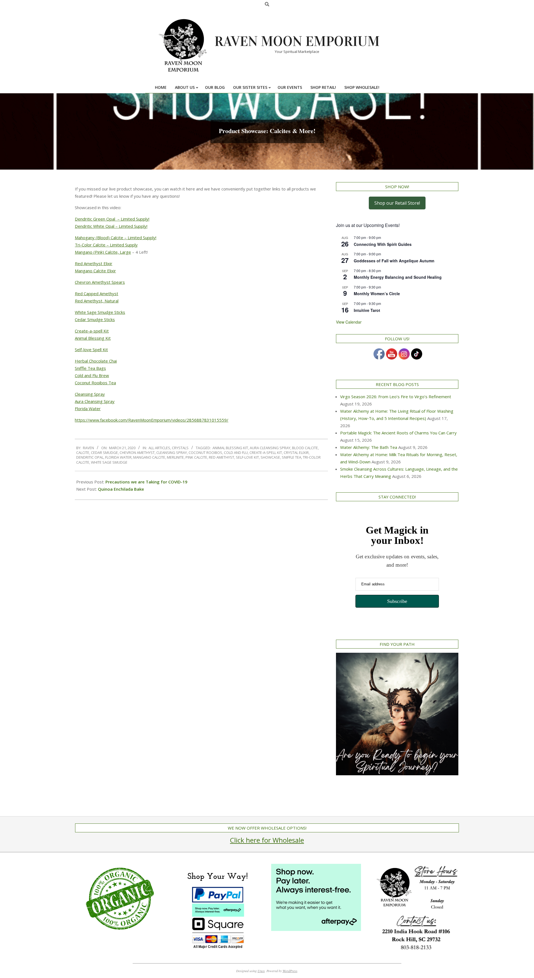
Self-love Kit (247, 457)
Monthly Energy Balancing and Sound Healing (398, 277)
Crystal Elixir (296, 452)
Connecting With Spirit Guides (383, 244)
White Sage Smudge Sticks (100, 312)
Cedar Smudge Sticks (95, 319)
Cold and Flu (236, 452)
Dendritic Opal (89, 457)
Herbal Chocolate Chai (96, 361)
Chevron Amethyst (137, 452)
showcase (270, 457)
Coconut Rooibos (205, 452)
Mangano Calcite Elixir (95, 270)
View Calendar (349, 322)
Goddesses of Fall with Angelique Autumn (394, 260)
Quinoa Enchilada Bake (121, 489)
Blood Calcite (305, 447)
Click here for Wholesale (267, 840)
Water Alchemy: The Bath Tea (368, 447)
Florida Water (88, 408)
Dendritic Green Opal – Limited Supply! (112, 219)
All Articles (159, 447)
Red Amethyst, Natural (96, 301)
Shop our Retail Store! (397, 203)
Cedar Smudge (104, 452)
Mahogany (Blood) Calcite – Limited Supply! (115, 237)
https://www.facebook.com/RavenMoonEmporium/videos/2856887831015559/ (151, 420)
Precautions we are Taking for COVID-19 (146, 482)
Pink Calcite (196, 457)
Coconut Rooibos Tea (95, 382)
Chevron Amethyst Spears (100, 282)
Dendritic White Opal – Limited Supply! (111, 226)
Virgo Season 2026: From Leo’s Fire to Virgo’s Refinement (395, 396)
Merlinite (175, 457)
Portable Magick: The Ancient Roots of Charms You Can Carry (398, 433)
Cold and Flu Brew (92, 375)
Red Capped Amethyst (96, 293)
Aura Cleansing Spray (95, 401)
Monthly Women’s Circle (377, 293)
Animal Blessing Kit (93, 338)
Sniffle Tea (291, 457)
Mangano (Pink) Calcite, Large (103, 252)
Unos (261, 971)
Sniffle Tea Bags (90, 368)
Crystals (180, 447)
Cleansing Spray (90, 394)
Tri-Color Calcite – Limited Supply (106, 245)
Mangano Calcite (149, 457)
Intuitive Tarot (367, 310)
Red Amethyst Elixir (93, 263)
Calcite (82, 452)
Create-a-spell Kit (92, 331)
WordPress (290, 971)
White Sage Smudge (109, 462)
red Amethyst (221, 457)
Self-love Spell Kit (91, 349)
